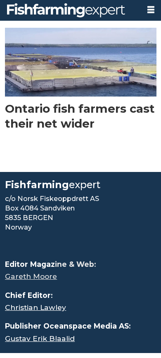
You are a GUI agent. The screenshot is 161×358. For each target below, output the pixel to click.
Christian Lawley (35, 307)
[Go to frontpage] (70, 10)
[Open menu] (151, 10)
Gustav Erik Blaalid (40, 338)
